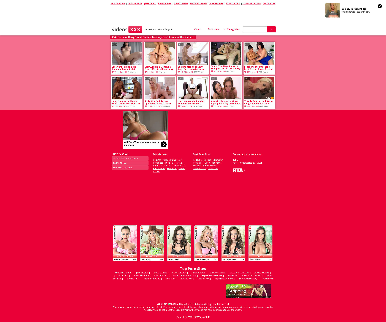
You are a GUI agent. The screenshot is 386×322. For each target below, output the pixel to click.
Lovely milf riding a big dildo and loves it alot (124, 68)
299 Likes (251, 106)
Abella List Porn (141, 275)
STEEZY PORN (233, 3)
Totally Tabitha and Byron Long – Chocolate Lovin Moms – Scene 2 (258, 102)
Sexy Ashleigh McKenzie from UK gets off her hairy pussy (159, 68)
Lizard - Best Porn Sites (184, 275)
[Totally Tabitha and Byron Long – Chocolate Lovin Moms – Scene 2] (259, 98)
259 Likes (184, 106)
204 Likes (218, 71)
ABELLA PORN (118, 3)
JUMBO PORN (181, 3)
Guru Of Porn (216, 3)
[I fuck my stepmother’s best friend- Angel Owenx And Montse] (259, 64)
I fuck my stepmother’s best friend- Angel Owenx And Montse (258, 68)
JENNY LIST (150, 3)
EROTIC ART (133, 278)
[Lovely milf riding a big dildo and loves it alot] (127, 64)
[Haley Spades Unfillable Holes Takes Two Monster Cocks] (127, 98)
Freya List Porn (262, 272)
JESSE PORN (269, 3)
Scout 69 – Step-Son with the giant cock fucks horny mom (226, 67)
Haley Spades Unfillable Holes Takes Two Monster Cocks (126, 102)
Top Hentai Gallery (248, 278)
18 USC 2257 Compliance (125, 158)
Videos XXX (204, 317)
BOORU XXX (186, 278)
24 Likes (150, 72)
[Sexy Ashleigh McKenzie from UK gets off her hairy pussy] (160, 64)
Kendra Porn (164, 3)
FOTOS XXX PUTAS (239, 272)
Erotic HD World (198, 3)
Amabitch (232, 275)
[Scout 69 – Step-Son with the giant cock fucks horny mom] (226, 53)
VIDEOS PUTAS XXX (251, 275)
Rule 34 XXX (203, 278)
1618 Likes (185, 72)
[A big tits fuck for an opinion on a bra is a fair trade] (160, 98)
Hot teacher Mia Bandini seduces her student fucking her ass (191, 102)
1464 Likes (151, 106)
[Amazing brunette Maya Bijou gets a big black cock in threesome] (226, 98)
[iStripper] (193, 262)
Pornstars (213, 29)
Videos (126, 29)
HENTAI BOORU (152, 278)
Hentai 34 (170, 278)
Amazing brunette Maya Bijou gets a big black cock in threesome (225, 102)
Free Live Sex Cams (122, 167)
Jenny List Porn (217, 272)
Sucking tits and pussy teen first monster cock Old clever (191, 68)
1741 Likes (118, 72)
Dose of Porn (135, 3)
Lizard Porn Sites (252, 3)
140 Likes (218, 106)
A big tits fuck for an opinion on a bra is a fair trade (158, 102)
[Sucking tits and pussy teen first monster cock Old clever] (193, 64)
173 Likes (251, 72)
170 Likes (118, 106)
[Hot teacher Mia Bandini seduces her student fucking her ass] (193, 98)
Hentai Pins (267, 278)
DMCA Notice (120, 163)
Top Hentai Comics (224, 278)
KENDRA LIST (161, 275)
